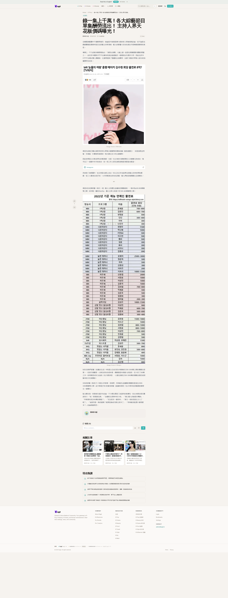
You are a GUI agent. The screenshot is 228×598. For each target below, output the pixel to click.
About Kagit (98, 514)
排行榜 (111, 6)
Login (157, 514)
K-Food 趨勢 (139, 526)
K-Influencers (99, 517)
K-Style (117, 532)
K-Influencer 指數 (140, 532)
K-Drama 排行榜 (140, 523)
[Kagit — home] (58, 6)
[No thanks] (127, 1)
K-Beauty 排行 (140, 520)
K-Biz (116, 535)
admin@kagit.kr (160, 527)
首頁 (116, 514)
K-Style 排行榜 (140, 529)
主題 (102, 6)
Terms (166, 549)
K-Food (117, 526)
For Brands (98, 520)
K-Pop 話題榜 (139, 517)
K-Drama (87, 6)
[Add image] (135, 428)
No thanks (122, 1)
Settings (158, 520)
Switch (116, 1)
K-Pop (80, 6)
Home (84, 12)
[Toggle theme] (165, 6)
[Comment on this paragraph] (148, 42)
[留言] (74, 201)
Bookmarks (159, 517)
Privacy (171, 549)
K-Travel (117, 529)
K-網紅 (118, 6)
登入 (171, 6)
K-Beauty (96, 6)
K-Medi (117, 538)
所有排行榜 (139, 514)
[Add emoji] (138, 427)
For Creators (98, 523)
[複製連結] (74, 207)
